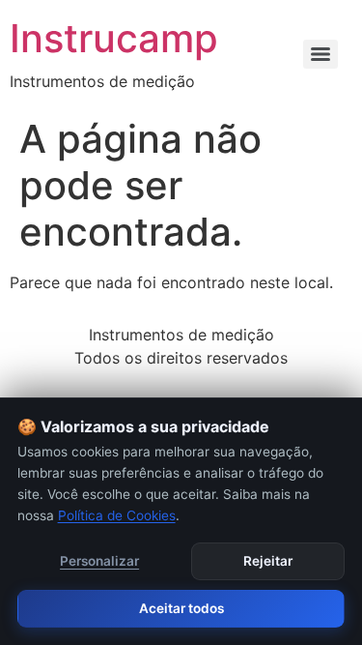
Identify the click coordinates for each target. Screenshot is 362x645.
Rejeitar (267, 561)
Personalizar (99, 561)
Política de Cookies (117, 515)
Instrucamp (114, 38)
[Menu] (320, 54)
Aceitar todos (181, 608)
